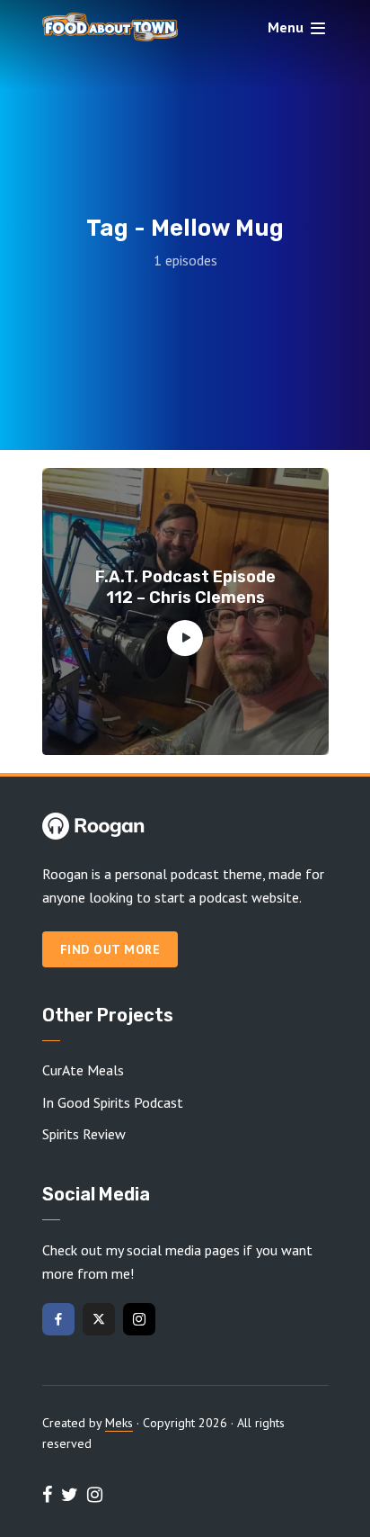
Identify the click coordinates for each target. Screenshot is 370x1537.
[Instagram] (139, 1319)
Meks (119, 1423)
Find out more (110, 949)
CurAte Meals (83, 1070)
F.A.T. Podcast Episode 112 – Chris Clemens (185, 587)
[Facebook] (58, 1319)
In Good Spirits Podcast (112, 1102)
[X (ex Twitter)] (99, 1319)
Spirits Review (84, 1134)
